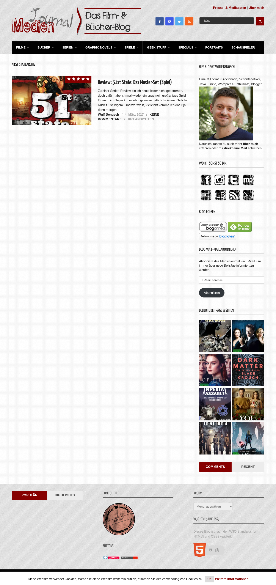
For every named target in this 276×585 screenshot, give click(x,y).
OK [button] (209, 579)
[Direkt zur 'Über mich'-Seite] (226, 139)
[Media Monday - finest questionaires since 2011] (119, 534)
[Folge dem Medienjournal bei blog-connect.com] (213, 231)
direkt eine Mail (235, 148)
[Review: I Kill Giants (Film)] (248, 439)
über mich (250, 144)
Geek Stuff (156, 47)
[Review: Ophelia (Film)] (215, 370)
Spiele (129, 47)
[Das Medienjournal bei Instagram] (220, 185)
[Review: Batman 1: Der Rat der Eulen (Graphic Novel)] (215, 336)
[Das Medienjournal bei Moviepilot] (248, 185)
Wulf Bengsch (108, 114)
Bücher (44, 47)
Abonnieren (212, 292)
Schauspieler (243, 47)
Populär (30, 495)
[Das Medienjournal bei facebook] (206, 185)
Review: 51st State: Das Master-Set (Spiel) (135, 82)
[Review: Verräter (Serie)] (215, 439)
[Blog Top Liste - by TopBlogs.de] (129, 558)
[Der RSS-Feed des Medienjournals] (234, 201)
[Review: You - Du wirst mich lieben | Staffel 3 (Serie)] (248, 404)
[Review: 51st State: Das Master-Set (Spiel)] (51, 100)
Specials (185, 47)
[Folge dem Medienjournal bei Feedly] (240, 231)
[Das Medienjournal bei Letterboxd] (206, 201)
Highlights (65, 495)
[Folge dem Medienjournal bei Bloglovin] (217, 238)
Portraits (214, 47)
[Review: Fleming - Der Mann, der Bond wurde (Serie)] (248, 336)
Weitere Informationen (231, 579)
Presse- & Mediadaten (229, 7)
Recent (248, 467)
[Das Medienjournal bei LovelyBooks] (220, 201)
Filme (20, 47)
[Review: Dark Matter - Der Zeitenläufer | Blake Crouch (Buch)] (248, 370)
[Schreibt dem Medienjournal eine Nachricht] (248, 201)
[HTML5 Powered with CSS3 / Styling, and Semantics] (211, 556)
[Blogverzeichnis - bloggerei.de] (111, 558)
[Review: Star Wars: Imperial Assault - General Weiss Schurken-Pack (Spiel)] (215, 404)
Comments (215, 467)
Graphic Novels (98, 47)
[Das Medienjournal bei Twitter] (233, 185)
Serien (67, 47)
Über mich (256, 7)
